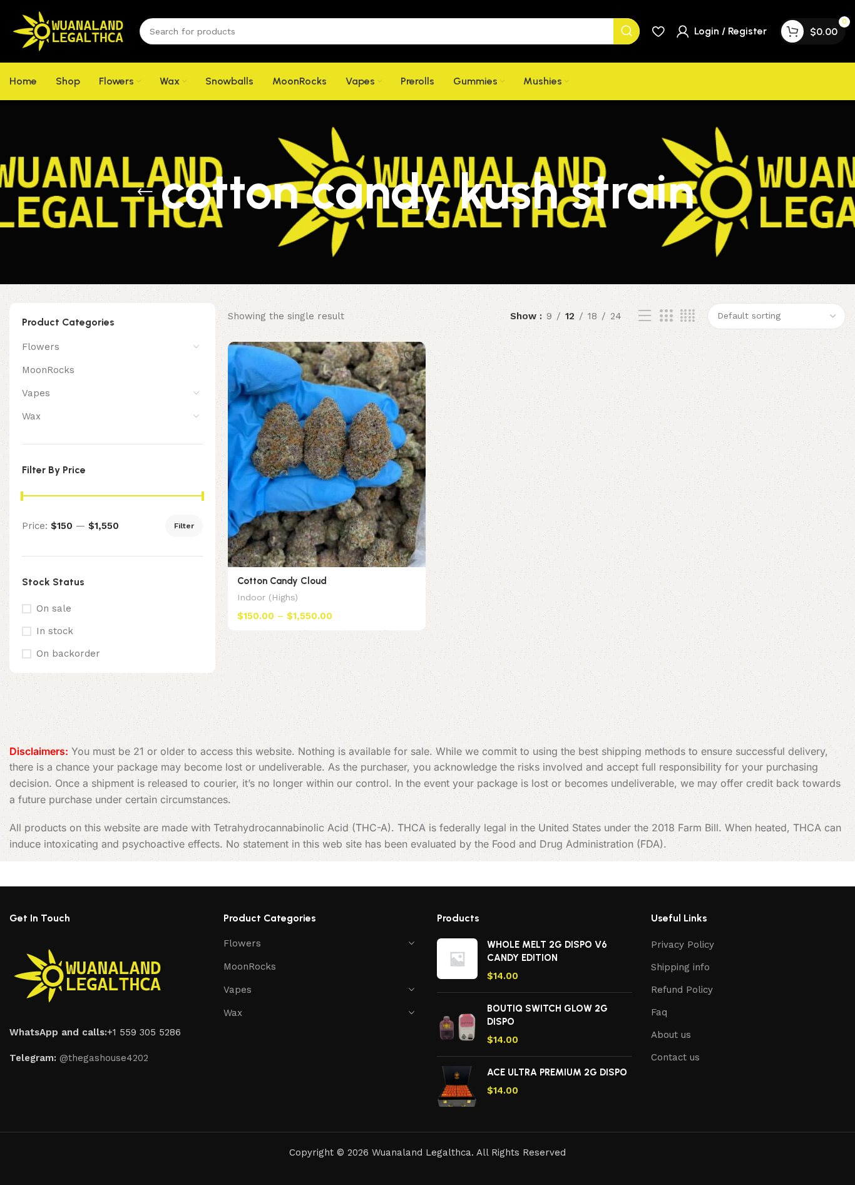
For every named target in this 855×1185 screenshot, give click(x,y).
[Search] (626, 31)
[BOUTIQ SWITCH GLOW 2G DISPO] (457, 1024)
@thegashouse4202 (103, 1058)
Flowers (40, 346)
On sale (53, 608)
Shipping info (680, 967)
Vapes (36, 393)
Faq (659, 1012)
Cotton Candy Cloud (282, 581)
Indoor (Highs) (267, 597)
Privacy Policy (682, 944)
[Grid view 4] (687, 316)
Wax (31, 416)
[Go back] (145, 192)
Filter (184, 525)
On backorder (68, 653)
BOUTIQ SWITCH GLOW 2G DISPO (547, 1015)
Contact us (675, 1057)
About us (671, 1034)
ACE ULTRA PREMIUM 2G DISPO (557, 1072)
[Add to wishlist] (410, 356)
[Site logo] (68, 30)
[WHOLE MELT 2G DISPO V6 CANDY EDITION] (457, 960)
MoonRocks (48, 370)
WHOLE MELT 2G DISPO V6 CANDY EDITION (547, 951)
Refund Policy (682, 989)
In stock (54, 631)
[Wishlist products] (658, 31)
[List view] (644, 316)
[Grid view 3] (666, 316)
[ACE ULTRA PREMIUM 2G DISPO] (457, 1086)
